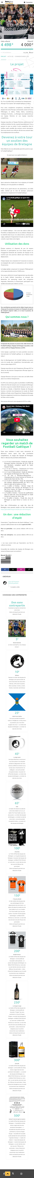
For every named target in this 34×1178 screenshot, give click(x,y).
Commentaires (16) (22, 56)
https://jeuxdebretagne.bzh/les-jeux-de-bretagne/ (16, 509)
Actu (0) (10, 56)
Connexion (29, 2)
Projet (3, 56)
